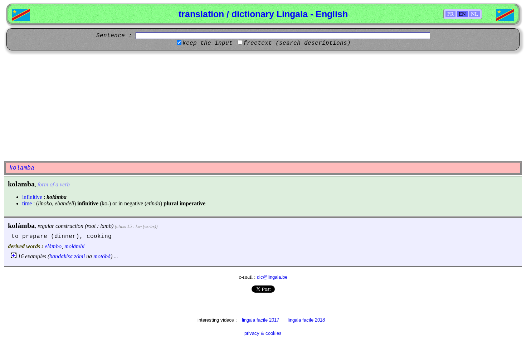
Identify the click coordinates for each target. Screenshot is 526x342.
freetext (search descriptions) (297, 43)
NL (474, 14)
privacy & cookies (263, 333)
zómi (79, 256)
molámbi (74, 246)
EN (462, 14)
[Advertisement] (263, 106)
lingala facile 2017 (260, 320)
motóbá (102, 256)
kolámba (21, 225)
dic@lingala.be (272, 277)
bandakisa (61, 256)
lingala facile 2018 (306, 320)
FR (450, 14)
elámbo (53, 246)
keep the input (207, 43)
